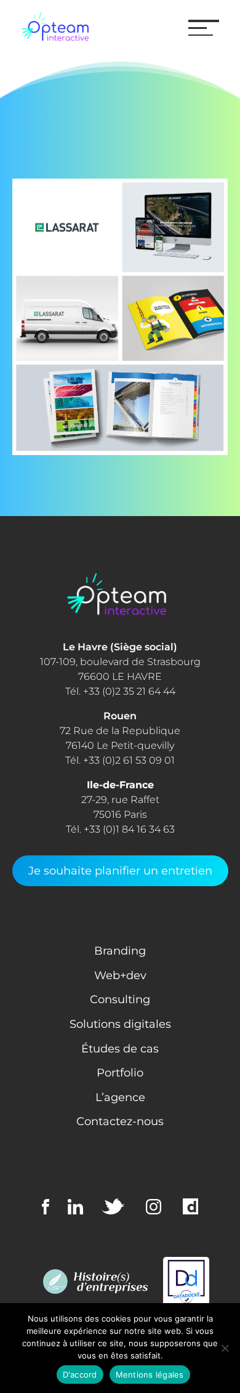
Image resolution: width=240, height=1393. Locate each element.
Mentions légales (150, 1374)
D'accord (80, 1374)
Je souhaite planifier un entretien (120, 871)
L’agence (120, 1097)
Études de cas (120, 1049)
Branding (120, 951)
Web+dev (120, 975)
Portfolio (120, 1073)
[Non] (224, 1348)
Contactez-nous (120, 1121)
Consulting (120, 999)
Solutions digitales (120, 1024)
